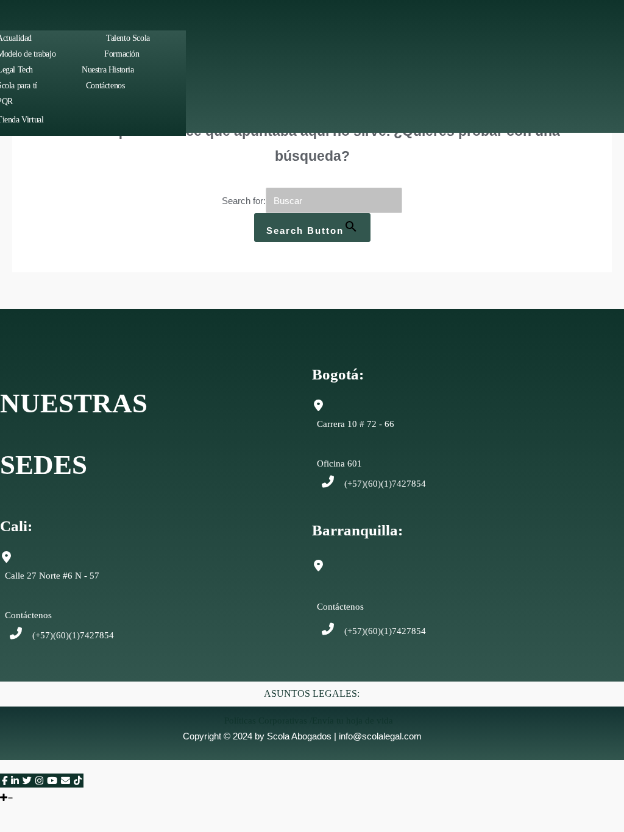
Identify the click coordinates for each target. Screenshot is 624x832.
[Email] (65, 781)
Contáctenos (105, 85)
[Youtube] (52, 781)
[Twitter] (27, 781)
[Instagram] (39, 781)
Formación (121, 53)
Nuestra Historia (108, 69)
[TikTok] (77, 781)
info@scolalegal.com (380, 736)
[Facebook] (4, 781)
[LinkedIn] (15, 781)
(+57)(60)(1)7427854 (385, 483)
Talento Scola (128, 38)
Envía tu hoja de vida (352, 720)
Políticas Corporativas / (268, 720)
